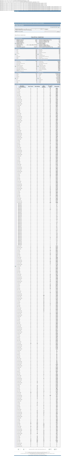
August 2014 (19, 333)
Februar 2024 (19, 130)
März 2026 (18, 95)
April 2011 (18, 389)
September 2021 (19, 171)
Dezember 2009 (19, 412)
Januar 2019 (19, 258)
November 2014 (19, 329)
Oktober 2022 (19, 153)
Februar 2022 (19, 164)
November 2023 (19, 134)
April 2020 (18, 195)
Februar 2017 (19, 291)
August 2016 (19, 299)
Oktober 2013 (19, 347)
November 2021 (19, 168)
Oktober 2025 (19, 102)
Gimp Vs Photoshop (19, 66)
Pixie (17, 50)
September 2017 (19, 281)
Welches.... (40, 70)
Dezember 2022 (19, 150)
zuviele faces (18, 61)
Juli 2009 (18, 419)
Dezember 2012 (19, 361)
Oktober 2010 (19, 398)
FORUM (30, 21)
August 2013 (19, 350)
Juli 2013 (18, 351)
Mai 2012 (18, 371)
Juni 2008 (18, 437)
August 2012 (19, 367)
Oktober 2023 (19, 136)
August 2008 (19, 434)
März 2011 (18, 391)
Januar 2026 (19, 98)
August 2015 (19, 316)
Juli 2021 (18, 174)
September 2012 (19, 365)
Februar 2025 (19, 113)
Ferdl (17, 58)
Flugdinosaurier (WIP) (20, 65)
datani (17, 57)
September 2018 (19, 264)
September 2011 (19, 382)
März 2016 (18, 306)
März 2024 (18, 129)
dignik (17, 82)
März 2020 (18, 196)
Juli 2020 (18, 191)
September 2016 (19, 298)
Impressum (45, 452)
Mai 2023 (18, 143)
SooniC (18, 74)
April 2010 (18, 406)
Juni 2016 (18, 302)
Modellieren (40, 50)
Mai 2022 (18, 160)
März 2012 (18, 374)
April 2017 (18, 288)
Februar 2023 (19, 147)
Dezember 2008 (19, 429)
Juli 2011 (18, 385)
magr (17, 55)
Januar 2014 (19, 343)
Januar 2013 (19, 360)
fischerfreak (18, 56)
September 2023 (19, 137)
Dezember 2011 (19, 378)
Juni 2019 (18, 251)
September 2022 (19, 154)
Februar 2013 (19, 358)
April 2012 (18, 372)
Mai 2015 (18, 320)
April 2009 (18, 423)
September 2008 (19, 433)
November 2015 (19, 312)
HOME (17, 21)
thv (17, 54)
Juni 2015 (18, 319)
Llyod (17, 51)
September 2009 (19, 416)
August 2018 (19, 265)
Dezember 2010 (19, 395)
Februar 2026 (19, 96)
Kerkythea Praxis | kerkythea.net (44, 56)
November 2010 (19, 396)
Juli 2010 (18, 402)
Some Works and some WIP (21, 63)
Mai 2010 (18, 405)
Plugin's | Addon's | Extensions (43, 58)
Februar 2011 (19, 392)
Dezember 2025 (19, 99)
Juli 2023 (18, 140)
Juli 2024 (18, 123)
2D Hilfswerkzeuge (42, 55)
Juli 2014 (18, 334)
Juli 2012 (18, 368)
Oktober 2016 (19, 296)
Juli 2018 (18, 267)
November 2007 (19, 443)
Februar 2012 (19, 375)
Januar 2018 (19, 275)
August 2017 (19, 282)
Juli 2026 (18, 89)
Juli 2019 (18, 250)
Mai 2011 (18, 388)
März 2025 (18, 112)
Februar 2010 (19, 409)
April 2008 (18, 440)
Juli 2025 (18, 106)
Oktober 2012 (19, 364)
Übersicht (16, 23)
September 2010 (19, 399)
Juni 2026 (18, 91)
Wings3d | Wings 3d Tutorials (50, 453)
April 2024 (18, 127)
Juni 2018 (18, 268)
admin (17, 49)
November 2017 (19, 278)
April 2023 (18, 144)
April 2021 (18, 178)
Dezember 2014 (19, 327)
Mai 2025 (18, 109)
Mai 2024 (18, 126)
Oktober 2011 (19, 381)
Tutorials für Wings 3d (42, 66)
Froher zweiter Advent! (20, 67)
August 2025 (19, 105)
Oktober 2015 (19, 313)
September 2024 (19, 120)
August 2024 (19, 122)
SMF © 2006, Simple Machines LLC (41, 449)
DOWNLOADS (43, 21)
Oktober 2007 (19, 444)
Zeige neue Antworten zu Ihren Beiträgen (38, 23)
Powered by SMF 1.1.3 (32, 449)
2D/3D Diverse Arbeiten (42, 52)
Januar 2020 (19, 199)
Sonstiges (40, 51)
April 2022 (18, 161)
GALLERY (36, 21)
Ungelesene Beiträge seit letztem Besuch (26, 23)
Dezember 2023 (19, 133)
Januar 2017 (19, 292)
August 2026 (19, 88)
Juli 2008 (18, 436)
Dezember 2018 (19, 260)
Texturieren (40, 54)
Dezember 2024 (19, 116)
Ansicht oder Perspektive (20, 68)
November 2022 (19, 151)
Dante (17, 52)
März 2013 (18, 357)
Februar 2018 (19, 274)
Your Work (40, 49)
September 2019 (19, 247)
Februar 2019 (19, 257)
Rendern (40, 53)
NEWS (24, 21)
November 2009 (19, 413)
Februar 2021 (19, 181)
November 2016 (19, 295)
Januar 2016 (19, 309)
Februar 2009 (19, 426)
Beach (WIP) (18, 64)
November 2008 (19, 430)
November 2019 (19, 202)
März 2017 (18, 289)
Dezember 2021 (19, 167)
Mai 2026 (18, 92)
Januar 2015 (19, 326)
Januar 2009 (19, 427)
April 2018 (18, 271)
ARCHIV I (50, 21)
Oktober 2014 (19, 330)
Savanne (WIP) (19, 62)
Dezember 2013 (19, 344)
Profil (20, 23)
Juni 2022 (18, 158)
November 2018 (19, 261)
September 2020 (19, 188)
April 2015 (18, 322)
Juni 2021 (18, 175)
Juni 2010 (18, 403)
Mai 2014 (18, 337)
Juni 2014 (18, 336)
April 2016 (18, 305)
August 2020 (19, 189)
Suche (18, 23)
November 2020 (19, 185)
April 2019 (18, 254)
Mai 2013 (18, 354)
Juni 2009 (18, 420)
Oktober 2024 (19, 119)
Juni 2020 (18, 192)
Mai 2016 (18, 303)
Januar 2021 (19, 182)
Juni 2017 (18, 285)
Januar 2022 (19, 165)
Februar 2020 (19, 198)
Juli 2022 (18, 157)
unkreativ (18, 53)
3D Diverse (40, 57)
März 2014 (18, 340)
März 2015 (18, 323)
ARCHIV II (56, 21)
